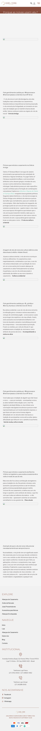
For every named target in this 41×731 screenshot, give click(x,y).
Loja (3, 629)
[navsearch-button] (31, 3)
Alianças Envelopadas (9, 614)
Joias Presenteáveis (9, 607)
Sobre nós (5, 636)
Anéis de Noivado (8, 603)
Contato (5, 643)
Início (3, 625)
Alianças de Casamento (10, 599)
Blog (3, 640)
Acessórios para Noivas (10, 610)
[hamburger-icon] (38, 4)
